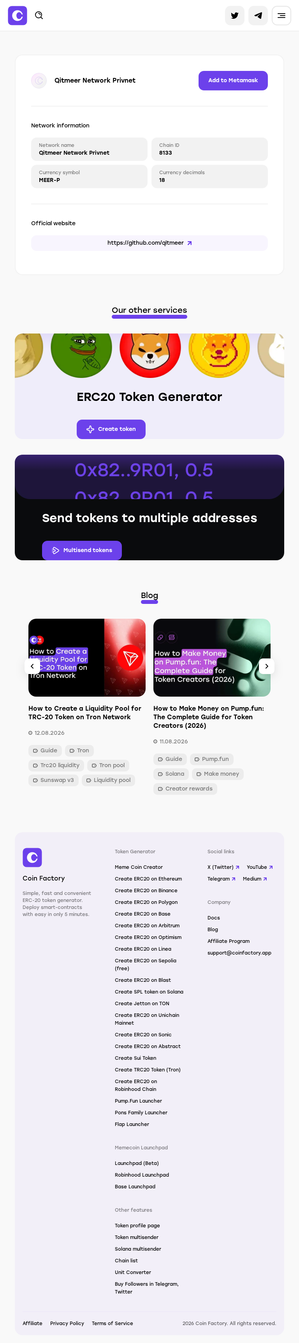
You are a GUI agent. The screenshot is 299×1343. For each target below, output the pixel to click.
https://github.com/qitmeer (145, 243)
